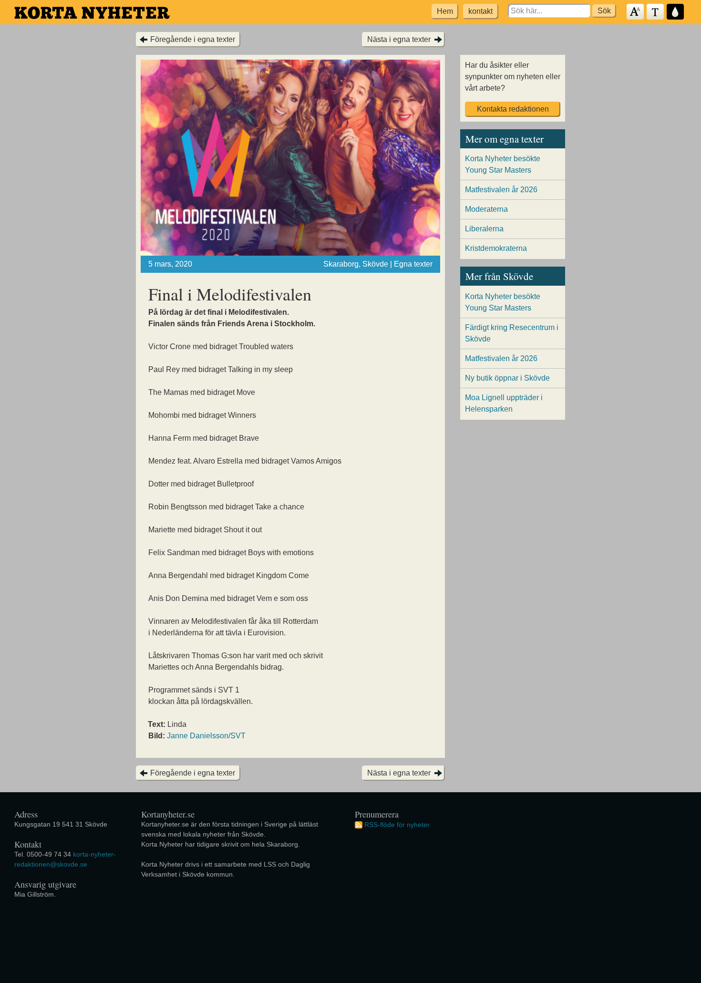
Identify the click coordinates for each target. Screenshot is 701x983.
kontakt (480, 11)
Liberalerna (484, 229)
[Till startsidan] (92, 12)
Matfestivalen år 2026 (501, 190)
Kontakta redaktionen (513, 109)
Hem (445, 11)
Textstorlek (636, 12)
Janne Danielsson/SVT (206, 736)
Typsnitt (656, 12)
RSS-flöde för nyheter (397, 824)
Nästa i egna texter (399, 39)
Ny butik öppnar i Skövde (507, 378)
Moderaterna (486, 209)
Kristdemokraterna (496, 248)
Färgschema (676, 12)
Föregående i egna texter (192, 39)
